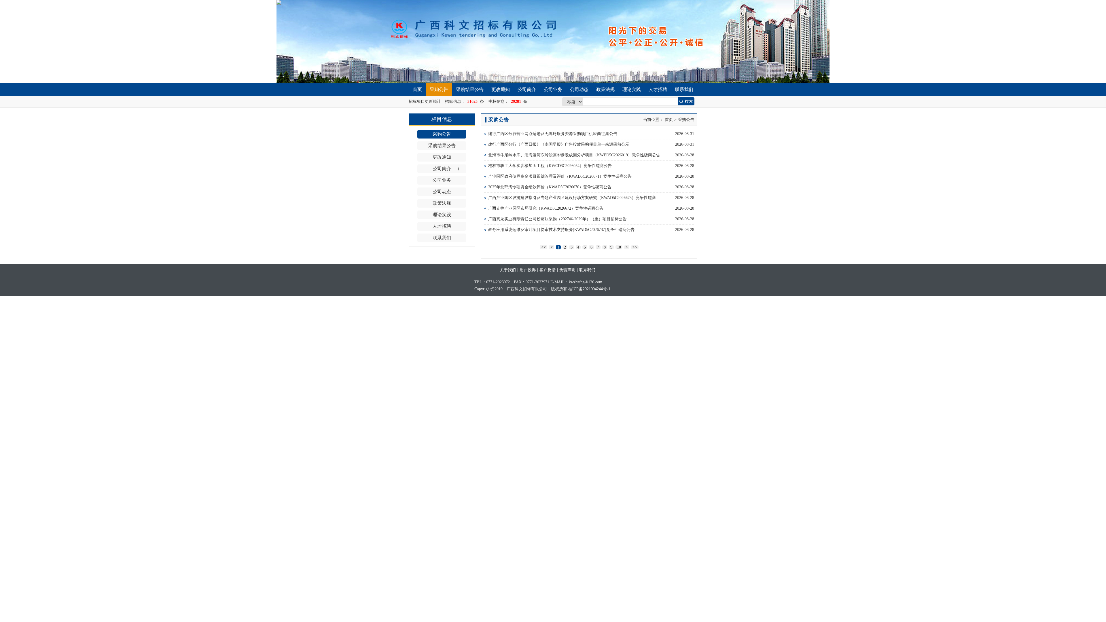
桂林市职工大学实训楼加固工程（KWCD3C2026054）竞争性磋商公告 (550, 166)
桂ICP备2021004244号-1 (589, 289)
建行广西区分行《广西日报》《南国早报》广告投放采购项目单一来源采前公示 (558, 144)
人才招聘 (658, 89)
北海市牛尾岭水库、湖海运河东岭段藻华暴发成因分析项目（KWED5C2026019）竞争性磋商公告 (574, 155)
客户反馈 (547, 270)
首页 (417, 89)
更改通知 (500, 89)
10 (619, 247)
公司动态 (579, 89)
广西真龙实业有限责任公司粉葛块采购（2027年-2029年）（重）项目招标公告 (557, 219)
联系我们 (684, 89)
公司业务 (553, 89)
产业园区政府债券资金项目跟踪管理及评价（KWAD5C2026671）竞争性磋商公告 (560, 176)
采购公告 (439, 89)
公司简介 (527, 89)
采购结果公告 (470, 89)
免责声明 (567, 270)
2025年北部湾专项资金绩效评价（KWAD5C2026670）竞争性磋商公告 (549, 187)
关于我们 (508, 270)
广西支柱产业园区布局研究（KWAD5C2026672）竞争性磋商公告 (545, 208)
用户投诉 (528, 270)
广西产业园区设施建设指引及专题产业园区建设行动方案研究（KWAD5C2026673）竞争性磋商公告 (574, 198)
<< (543, 247)
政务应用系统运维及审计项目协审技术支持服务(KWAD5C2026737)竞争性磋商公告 (561, 229)
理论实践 (631, 89)
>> (634, 247)
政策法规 (605, 89)
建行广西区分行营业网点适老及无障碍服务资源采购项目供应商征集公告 (552, 134)
